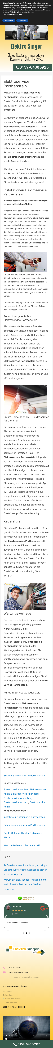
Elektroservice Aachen (16, 789)
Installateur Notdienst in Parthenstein (25, 817)
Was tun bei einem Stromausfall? (22, 845)
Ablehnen (22, 21)
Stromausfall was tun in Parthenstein (24, 775)
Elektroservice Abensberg (18, 798)
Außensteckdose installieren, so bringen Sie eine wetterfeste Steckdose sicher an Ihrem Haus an (26, 870)
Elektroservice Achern (16, 802)
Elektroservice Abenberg (25, 793)
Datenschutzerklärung (12, 14)
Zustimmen (9, 21)
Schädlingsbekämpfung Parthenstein (24, 825)
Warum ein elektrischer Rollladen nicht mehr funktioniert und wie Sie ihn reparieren (25, 884)
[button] (5, 917)
